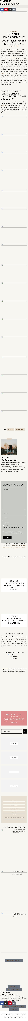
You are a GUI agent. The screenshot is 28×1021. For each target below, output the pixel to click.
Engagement (14, 31)
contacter (4, 105)
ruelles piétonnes (6, 77)
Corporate (14, 803)
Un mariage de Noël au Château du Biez (18, 830)
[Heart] (14, 9)
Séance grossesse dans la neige (18, 872)
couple (10, 429)
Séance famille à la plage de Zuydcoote (19, 914)
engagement (20, 429)
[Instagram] (10, 9)
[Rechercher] (25, 731)
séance (14, 57)
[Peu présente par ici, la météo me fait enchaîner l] (21, 978)
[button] (14, 6)
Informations (14, 808)
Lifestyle (14, 811)
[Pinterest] (6, 9)
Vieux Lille (4, 73)
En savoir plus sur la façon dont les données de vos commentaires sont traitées (14, 547)
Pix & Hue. (15, 1019)
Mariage (14, 814)
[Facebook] (2, 9)
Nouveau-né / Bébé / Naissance (14, 817)
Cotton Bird (4, 668)
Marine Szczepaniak (9, 459)
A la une (14, 800)
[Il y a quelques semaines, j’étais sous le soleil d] (7, 976)
